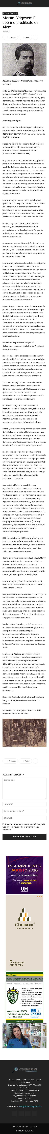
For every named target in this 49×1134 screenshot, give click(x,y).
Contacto (33, 1126)
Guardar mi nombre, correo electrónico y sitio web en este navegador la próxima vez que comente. (24, 827)
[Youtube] (34, 1113)
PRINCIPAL (14, 13)
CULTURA (6, 13)
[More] (35, 37)
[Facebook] (14, 1113)
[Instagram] (21, 1113)
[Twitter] (27, 1113)
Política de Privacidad (20, 1126)
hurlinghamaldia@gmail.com (30, 1106)
